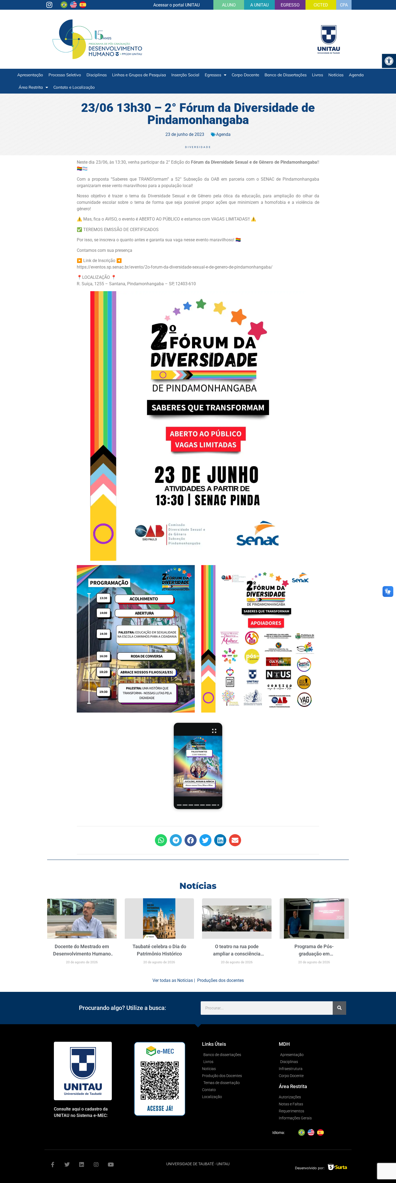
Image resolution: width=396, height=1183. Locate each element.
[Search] (339, 1008)
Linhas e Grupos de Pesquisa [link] (139, 74)
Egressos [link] (213, 74)
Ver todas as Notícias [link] (172, 980)
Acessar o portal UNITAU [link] (176, 5)
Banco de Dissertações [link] (286, 74)
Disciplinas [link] (96, 74)
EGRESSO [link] (290, 5)
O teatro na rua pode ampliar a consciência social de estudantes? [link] (236, 954)
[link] (389, 61)
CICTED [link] (321, 5)
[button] (198, 766)
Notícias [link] (335, 74)
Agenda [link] (356, 74)
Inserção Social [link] (185, 74)
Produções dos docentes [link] (220, 980)
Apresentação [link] (30, 74)
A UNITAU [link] (259, 5)
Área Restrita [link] (31, 87)
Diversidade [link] (198, 147)
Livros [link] (317, 74)
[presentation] (179, 805)
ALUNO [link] (229, 5)
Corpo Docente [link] (245, 74)
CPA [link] (344, 5)
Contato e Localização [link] (74, 87)
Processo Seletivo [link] (64, 74)
